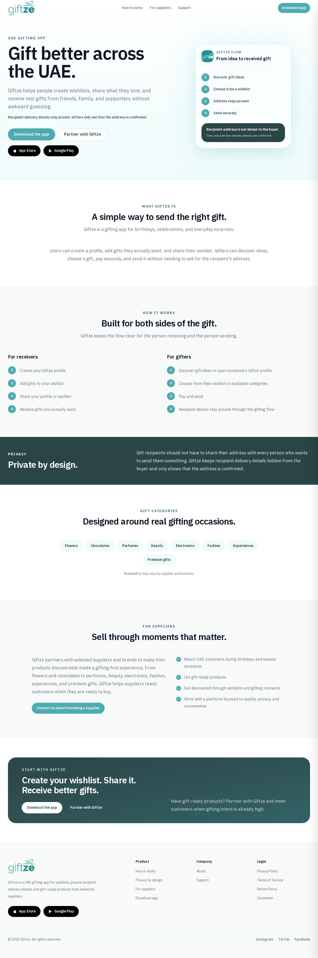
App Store (27, 150)
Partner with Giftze (82, 134)
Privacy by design (149, 880)
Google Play (64, 150)
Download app (294, 7)
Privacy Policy (267, 871)
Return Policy (267, 889)
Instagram (264, 939)
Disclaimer (265, 898)
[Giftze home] (21, 8)
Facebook (302, 939)
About (201, 871)
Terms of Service (270, 880)
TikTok (283, 939)
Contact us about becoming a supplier (68, 708)
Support (184, 7)
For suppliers (160, 7)
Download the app (31, 134)
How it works (132, 7)
